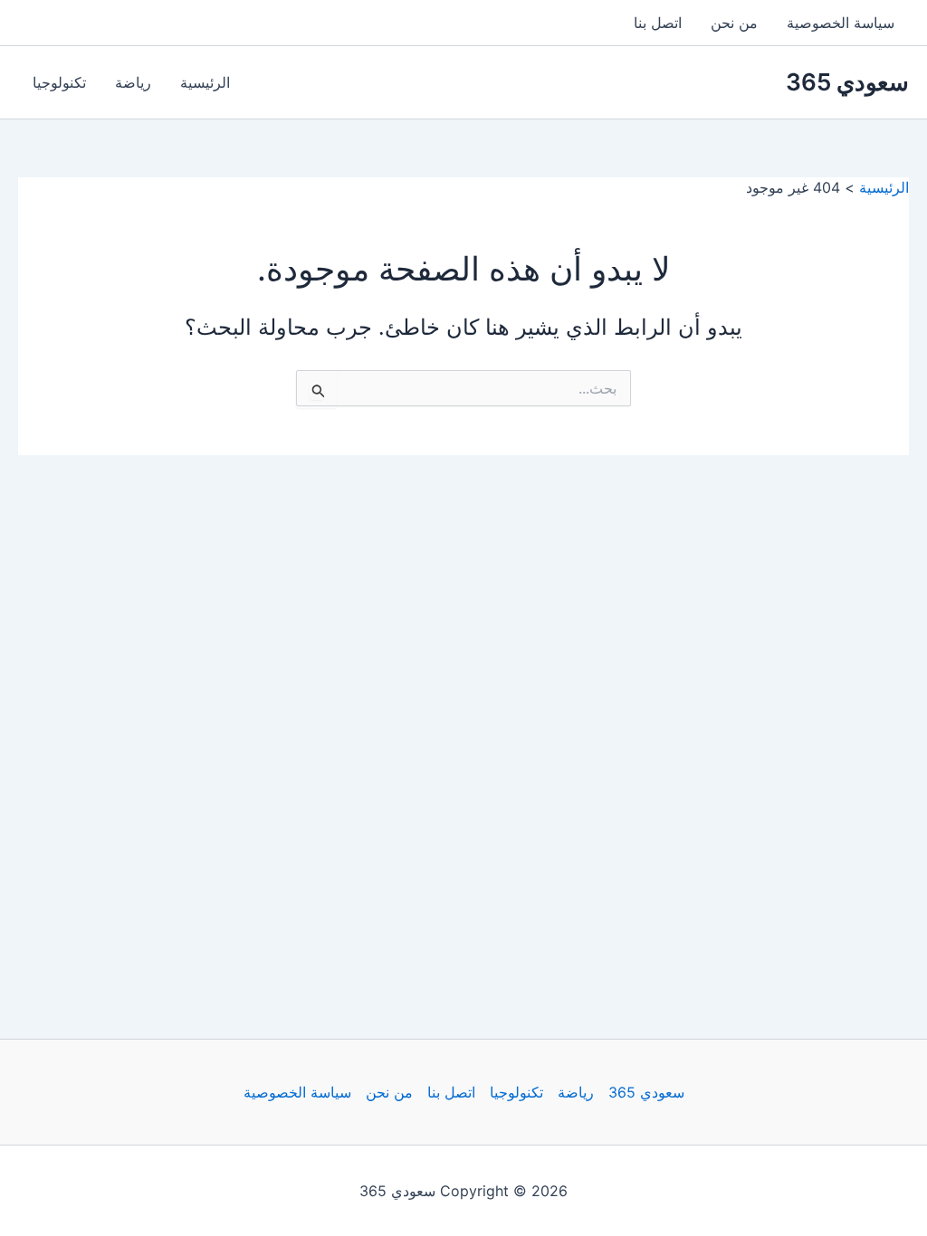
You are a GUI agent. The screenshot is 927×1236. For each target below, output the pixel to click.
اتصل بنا (658, 23)
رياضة (133, 82)
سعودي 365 (847, 82)
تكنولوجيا (59, 82)
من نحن (734, 23)
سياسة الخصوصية (840, 23)
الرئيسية (205, 82)
